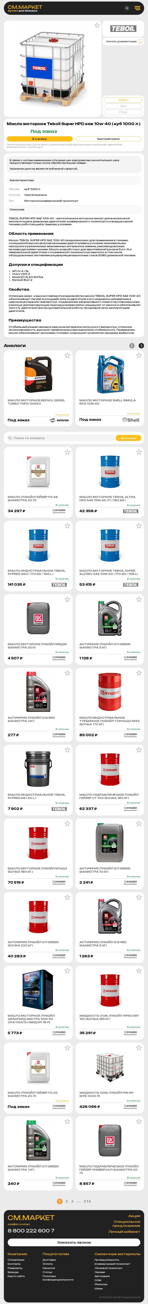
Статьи (47, 1272)
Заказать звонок (74, 1242)
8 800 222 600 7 (31, 1231)
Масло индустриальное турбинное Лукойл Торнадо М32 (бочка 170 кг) (109, 721)
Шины (99, 1288)
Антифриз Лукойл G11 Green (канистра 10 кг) (104, 870)
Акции (134, 1216)
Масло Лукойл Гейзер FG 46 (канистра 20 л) (33, 498)
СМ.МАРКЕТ (31, 1218)
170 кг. (123, 112)
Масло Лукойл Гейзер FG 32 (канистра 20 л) (32, 1094)
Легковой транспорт (109, 1268)
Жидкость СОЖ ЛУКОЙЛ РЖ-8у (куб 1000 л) (106, 1094)
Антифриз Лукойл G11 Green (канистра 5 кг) (104, 646)
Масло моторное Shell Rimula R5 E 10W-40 (107, 402)
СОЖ (98, 1280)
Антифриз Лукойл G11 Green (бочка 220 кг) (33, 944)
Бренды (13, 1272)
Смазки (100, 1272)
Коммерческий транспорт (112, 1264)
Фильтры (101, 1284)
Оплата (48, 1264)
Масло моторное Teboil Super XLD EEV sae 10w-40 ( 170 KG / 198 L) (108, 572)
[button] (132, 345)
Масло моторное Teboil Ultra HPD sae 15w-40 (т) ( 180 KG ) (107, 498)
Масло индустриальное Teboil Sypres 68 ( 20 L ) (37, 796)
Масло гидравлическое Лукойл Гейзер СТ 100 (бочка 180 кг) (109, 796)
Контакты (14, 1264)
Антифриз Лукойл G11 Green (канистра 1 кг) (33, 1168)
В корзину (39, 138)
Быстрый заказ (108, 138)
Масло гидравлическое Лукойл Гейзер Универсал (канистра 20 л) (109, 1169)
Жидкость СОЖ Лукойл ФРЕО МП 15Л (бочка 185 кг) (109, 1017)
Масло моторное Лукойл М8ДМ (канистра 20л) (37, 646)
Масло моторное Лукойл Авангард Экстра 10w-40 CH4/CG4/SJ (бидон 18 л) (31, 1019)
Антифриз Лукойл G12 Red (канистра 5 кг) (103, 944)
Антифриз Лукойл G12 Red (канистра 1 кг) (31, 719)
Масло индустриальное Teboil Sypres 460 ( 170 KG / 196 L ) (37, 572)
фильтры (128, 438)
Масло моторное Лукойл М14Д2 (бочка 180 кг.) (37, 870)
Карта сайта (16, 1276)
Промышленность (107, 1260)
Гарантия (49, 1268)
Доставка (49, 1260)
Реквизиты (15, 1268)
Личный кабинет (124, 1232)
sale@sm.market (19, 1224)
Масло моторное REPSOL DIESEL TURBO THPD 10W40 (36, 402)
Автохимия (102, 1276)
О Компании (16, 1260)
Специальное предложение (126, 1224)
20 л (123, 106)
